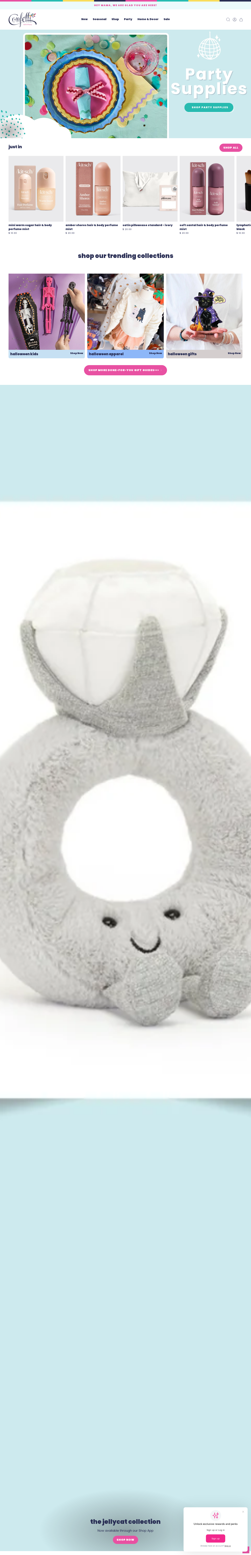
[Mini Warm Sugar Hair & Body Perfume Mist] (36, 189)
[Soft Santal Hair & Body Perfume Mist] (207, 189)
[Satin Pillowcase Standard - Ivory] (150, 189)
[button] (99, 19)
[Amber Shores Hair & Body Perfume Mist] (93, 189)
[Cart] (241, 19)
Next (245, 188)
